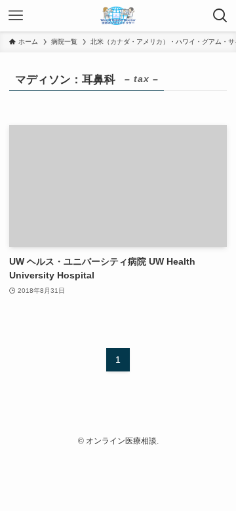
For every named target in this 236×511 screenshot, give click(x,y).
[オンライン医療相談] (118, 15)
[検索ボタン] (220, 15)
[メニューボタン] (15, 15)
